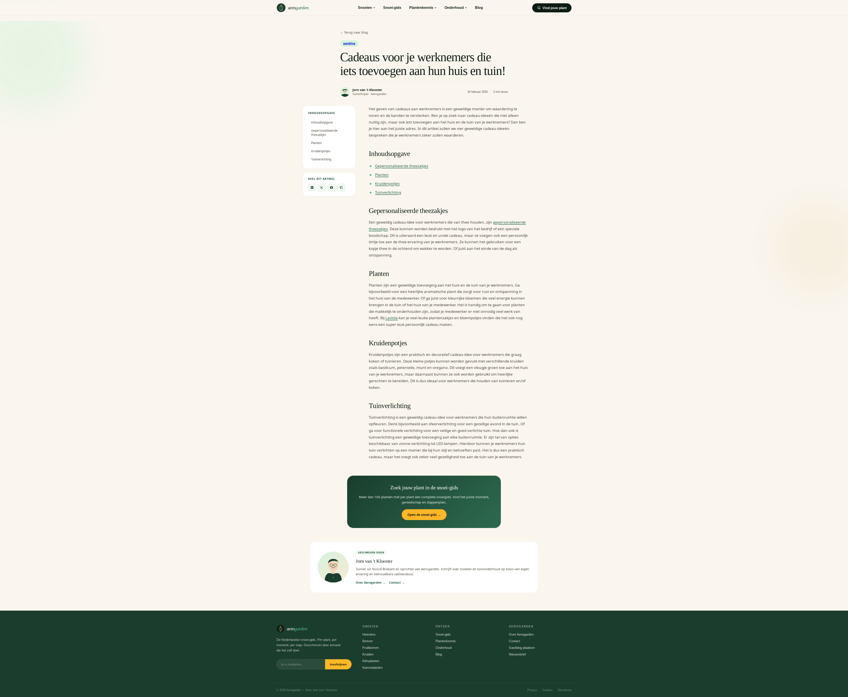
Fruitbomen (370, 648)
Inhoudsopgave (322, 122)
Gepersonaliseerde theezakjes (324, 133)
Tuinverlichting (321, 159)
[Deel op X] (322, 188)
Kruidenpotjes (320, 151)
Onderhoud (454, 7)
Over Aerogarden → (371, 583)
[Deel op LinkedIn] (312, 188)
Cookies (547, 690)
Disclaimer (565, 690)
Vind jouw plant (555, 8)
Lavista (391, 317)
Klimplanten (370, 661)
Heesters (369, 634)
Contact (514, 641)
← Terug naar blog (354, 32)
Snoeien (365, 7)
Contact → (397, 583)
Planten (316, 143)
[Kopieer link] (341, 188)
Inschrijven (338, 664)
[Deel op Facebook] (331, 188)
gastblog (349, 43)
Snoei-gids (392, 7)
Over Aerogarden (521, 634)
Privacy (532, 690)
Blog (479, 7)
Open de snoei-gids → (424, 515)
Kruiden (367, 654)
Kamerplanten (372, 667)
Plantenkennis (421, 7)
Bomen (367, 641)
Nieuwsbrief (517, 654)
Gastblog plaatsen (522, 648)
